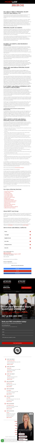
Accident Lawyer (7, 192)
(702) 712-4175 (9, 401)
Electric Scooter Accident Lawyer (10, 200)
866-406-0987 (15, 316)
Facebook (18, 273)
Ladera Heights (25, 225)
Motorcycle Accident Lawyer (9, 197)
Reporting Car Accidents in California (11, 206)
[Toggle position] (30, 414)
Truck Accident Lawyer (8, 194)
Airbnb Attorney (7, 203)
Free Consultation (26, 287)
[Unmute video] (19, 414)
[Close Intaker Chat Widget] (32, 414)
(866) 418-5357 (9, 386)
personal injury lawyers (19, 167)
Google (18, 268)
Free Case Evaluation (17, 343)
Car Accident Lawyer (8, 193)
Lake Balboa (10, 225)
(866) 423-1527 (9, 371)
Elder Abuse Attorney (8, 205)
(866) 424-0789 (10, 364)
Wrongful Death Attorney (9, 199)
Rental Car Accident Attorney (9, 204)
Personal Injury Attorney (8, 191)
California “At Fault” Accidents (9, 207)
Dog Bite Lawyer (7, 198)
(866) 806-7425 (18, 5)
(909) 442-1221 (9, 408)
